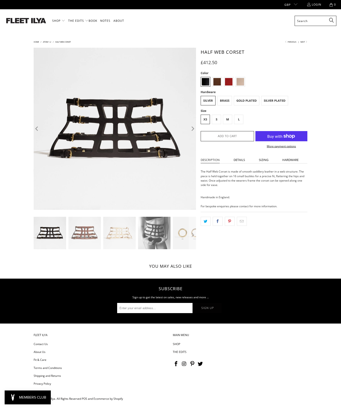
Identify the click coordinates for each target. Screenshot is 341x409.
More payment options (281, 146)
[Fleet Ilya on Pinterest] (192, 364)
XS (205, 119)
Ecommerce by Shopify (108, 399)
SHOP (176, 344)
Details (239, 160)
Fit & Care (40, 360)
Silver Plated (275, 100)
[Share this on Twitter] (206, 221)
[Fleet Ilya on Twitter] (200, 364)
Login (316, 4)
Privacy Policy (42, 384)
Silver (208, 100)
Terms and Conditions (48, 368)
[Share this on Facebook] (218, 221)
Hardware (290, 160)
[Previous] (37, 129)
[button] (58, 21)
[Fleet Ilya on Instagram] (184, 364)
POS (84, 399)
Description (210, 160)
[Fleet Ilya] (26, 21)
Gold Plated (246, 100)
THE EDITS (180, 352)
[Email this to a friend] (242, 221)
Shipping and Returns (47, 376)
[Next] (192, 129)
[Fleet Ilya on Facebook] (176, 364)
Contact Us (41, 344)
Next (302, 42)
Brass (224, 100)
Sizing (263, 160)
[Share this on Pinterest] (230, 221)
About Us (39, 352)
